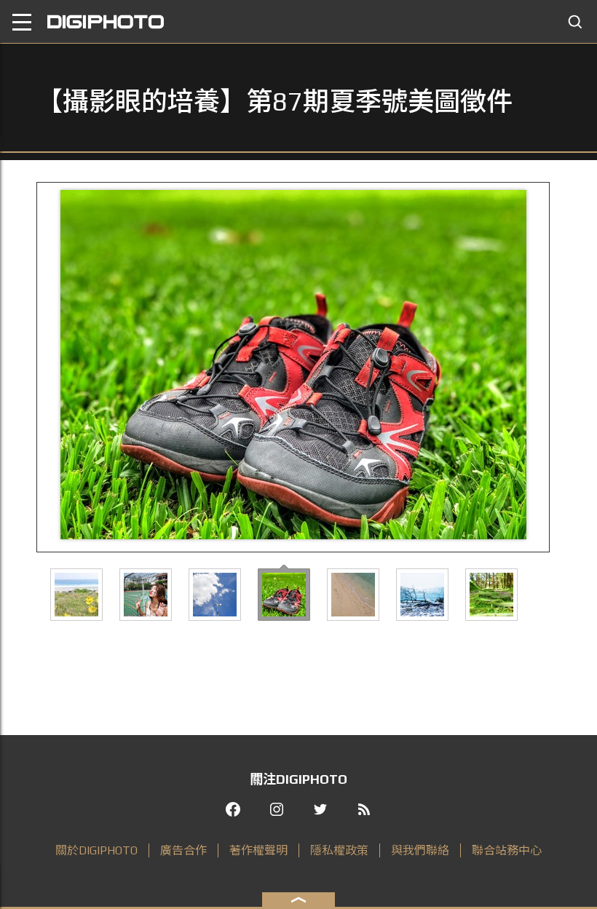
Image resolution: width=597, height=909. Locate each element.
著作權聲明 (258, 850)
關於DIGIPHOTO (96, 850)
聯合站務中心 (507, 850)
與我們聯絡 (420, 850)
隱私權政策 (339, 850)
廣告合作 (183, 850)
